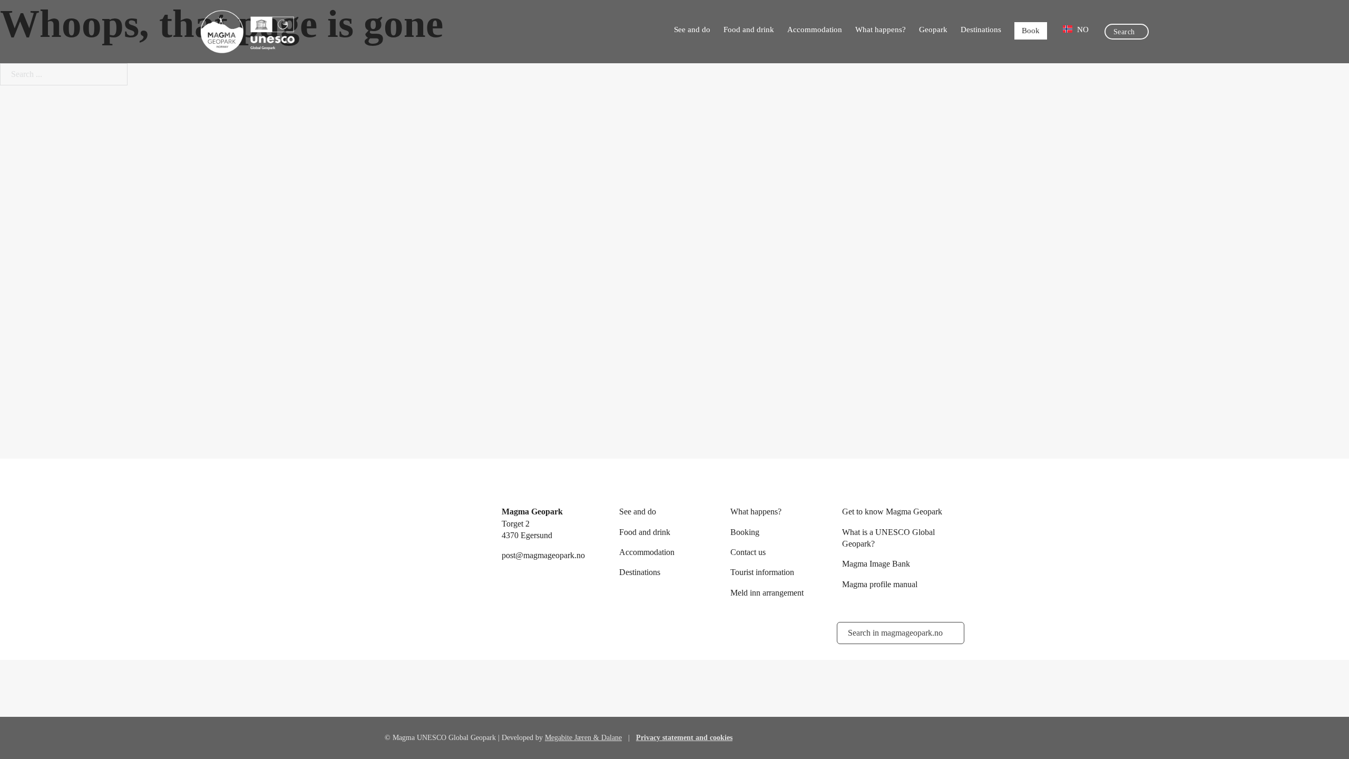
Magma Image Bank (876, 563)
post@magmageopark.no (543, 555)
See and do (692, 29)
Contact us (748, 552)
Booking (744, 532)
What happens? (880, 29)
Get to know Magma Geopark (892, 511)
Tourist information (762, 572)
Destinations (981, 29)
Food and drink (749, 29)
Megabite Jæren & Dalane (583, 738)
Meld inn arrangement (767, 592)
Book (1031, 30)
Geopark (933, 29)
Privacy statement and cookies (684, 738)
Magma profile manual (879, 584)
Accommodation (814, 29)
